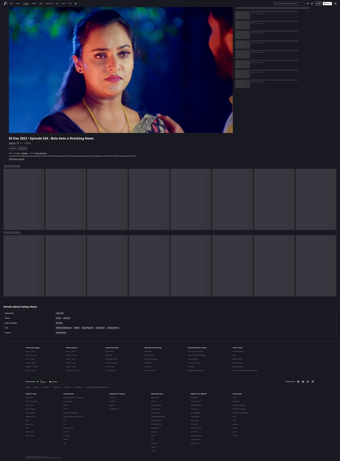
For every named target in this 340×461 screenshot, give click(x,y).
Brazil (234, 432)
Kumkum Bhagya (31, 409)
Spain (234, 420)
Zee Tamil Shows (110, 367)
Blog (234, 398)
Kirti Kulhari (194, 432)
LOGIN (318, 3)
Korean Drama (30, 432)
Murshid (153, 401)
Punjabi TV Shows (31, 370)
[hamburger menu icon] (335, 3)
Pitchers (153, 451)
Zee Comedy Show (238, 363)
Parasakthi (66, 436)
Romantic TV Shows (71, 355)
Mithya (153, 436)
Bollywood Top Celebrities (199, 394)
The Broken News (156, 424)
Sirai (64, 424)
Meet (234, 355)
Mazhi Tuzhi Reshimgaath (195, 351)
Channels (28, 387)
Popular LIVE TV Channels (117, 394)
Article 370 (66, 432)
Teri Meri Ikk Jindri (150, 370)
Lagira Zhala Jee (192, 359)
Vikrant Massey (195, 401)
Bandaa (65, 439)
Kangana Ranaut (196, 439)
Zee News (112, 398)
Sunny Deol (194, 424)
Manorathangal (155, 409)
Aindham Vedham (156, 420)
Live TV (64, 3)
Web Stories (236, 401)
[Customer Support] (307, 3)
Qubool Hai (148, 367)
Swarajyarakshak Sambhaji (196, 370)
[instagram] (303, 382)
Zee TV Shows (109, 351)
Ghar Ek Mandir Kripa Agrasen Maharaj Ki (245, 370)
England (235, 428)
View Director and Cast (16, 159)
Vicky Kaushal (195, 420)
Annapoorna (29, 424)
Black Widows (155, 428)
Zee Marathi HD (114, 409)
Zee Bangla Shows (110, 370)
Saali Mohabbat (68, 401)
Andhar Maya (155, 413)
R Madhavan (194, 398)
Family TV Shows (70, 359)
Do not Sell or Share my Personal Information (96, 387)
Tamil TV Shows (30, 359)
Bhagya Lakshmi (237, 359)
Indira (27, 428)
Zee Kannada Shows (111, 363)
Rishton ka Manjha (238, 351)
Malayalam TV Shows (32, 367)
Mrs (64, 420)
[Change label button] (312, 3)
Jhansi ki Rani (30, 405)
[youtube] (312, 382)
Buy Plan (328, 3)
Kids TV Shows (30, 436)
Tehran (65, 409)
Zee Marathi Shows (111, 359)
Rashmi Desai (195, 443)
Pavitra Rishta (149, 363)
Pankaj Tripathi (195, 417)
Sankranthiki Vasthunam (70, 413)
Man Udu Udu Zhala (194, 363)
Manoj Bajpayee (195, 413)
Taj (152, 439)
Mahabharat (29, 398)
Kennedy (66, 405)
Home (11, 3)
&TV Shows (108, 355)
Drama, (37, 153)
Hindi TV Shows (30, 351)
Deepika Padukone (196, 405)
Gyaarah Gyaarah (156, 405)
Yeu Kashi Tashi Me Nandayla (196, 355)
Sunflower (154, 443)
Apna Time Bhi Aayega (151, 359)
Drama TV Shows (71, 351)
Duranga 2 (154, 432)
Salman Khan (195, 409)
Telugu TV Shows (31, 363)
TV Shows (26, 3)
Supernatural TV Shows (72, 370)
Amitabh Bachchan (196, 436)
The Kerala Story (68, 428)
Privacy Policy (56, 387)
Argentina (236, 424)
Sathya (12, 143)
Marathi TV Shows (31, 355)
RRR (64, 443)
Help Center (46, 387)
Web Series (49, 3)
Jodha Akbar (148, 351)
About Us (36, 387)
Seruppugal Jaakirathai (158, 417)
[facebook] (298, 382)
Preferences (78, 387)
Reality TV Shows (71, 367)
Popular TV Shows (31, 394)
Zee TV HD (112, 401)
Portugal (235, 436)
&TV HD (111, 405)
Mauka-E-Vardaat (238, 367)
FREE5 (41, 3)
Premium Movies (68, 394)
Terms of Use (67, 387)
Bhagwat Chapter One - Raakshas (73, 398)
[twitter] (308, 382)
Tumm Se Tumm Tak (31, 401)
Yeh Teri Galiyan (149, 355)
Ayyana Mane (155, 398)
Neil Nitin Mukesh (196, 428)
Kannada (25, 153)
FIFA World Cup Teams (239, 409)
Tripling (153, 447)
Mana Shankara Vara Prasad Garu (73, 417)
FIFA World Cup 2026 (239, 405)
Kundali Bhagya (30, 413)
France (235, 417)
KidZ (57, 3)
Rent (70, 3)
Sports (18, 3)
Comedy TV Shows (71, 363)
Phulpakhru (191, 367)
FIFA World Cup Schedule (240, 413)
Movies (34, 3)
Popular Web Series (157, 394)
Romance (43, 153)
